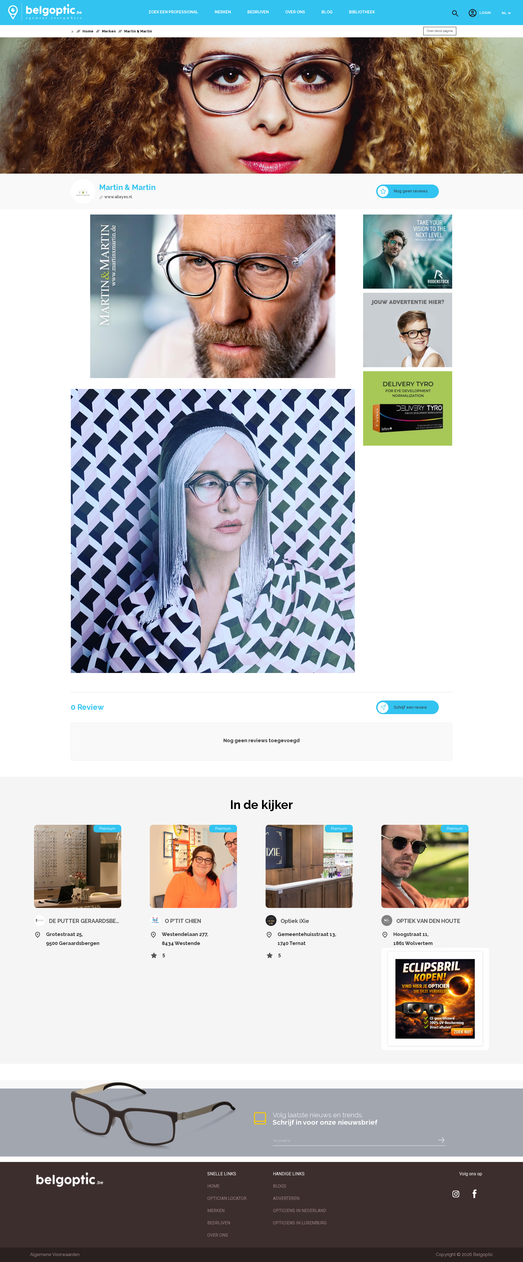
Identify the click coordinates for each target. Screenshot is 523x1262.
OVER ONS (217, 1235)
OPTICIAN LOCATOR (227, 1198)
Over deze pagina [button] (440, 31)
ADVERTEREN (286, 1198)
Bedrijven (258, 12)
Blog (327, 12)
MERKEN (215, 1210)
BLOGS (279, 1186)
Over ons (295, 12)
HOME (213, 1186)
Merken (223, 12)
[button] (455, 13)
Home (88, 31)
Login (485, 13)
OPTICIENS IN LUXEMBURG (300, 1222)
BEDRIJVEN (218, 1222)
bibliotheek (362, 12)
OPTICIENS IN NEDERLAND (299, 1210)
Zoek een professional (173, 12)
